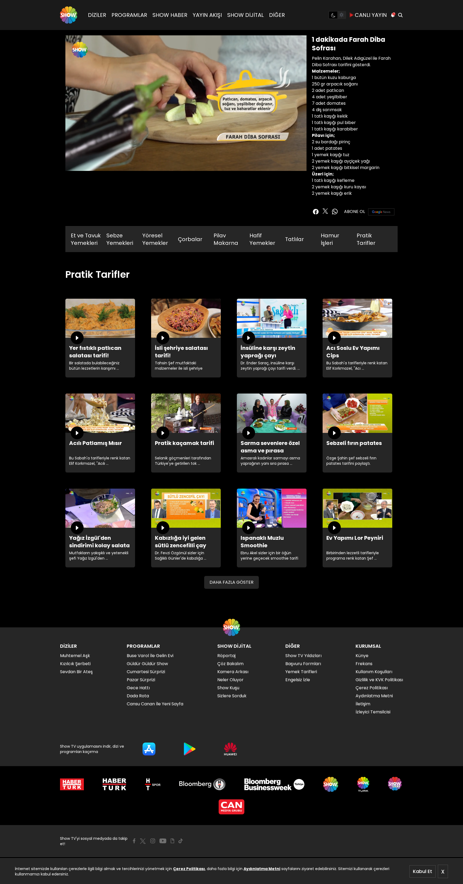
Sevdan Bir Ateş (76, 672)
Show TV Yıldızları (303, 656)
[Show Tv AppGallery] (230, 749)
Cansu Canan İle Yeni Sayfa (155, 704)
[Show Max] (395, 784)
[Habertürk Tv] (114, 784)
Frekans (364, 664)
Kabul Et (422, 871)
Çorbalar (190, 239)
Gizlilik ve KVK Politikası (379, 680)
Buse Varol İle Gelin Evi (150, 656)
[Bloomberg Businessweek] (274, 784)
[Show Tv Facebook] (134, 840)
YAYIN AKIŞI (207, 15)
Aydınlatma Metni (262, 868)
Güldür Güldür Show (147, 664)
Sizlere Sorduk (232, 696)
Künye (362, 656)
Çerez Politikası (189, 868)
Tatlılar (294, 239)
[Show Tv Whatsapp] (335, 211)
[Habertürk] (72, 784)
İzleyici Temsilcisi (373, 712)
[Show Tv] (68, 15)
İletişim (363, 704)
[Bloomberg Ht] (202, 784)
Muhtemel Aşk (75, 656)
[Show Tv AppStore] (149, 749)
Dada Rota (138, 696)
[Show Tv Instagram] (152, 840)
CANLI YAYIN (371, 15)
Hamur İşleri (330, 239)
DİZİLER (97, 15)
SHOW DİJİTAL (245, 15)
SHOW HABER (169, 15)
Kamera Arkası (232, 672)
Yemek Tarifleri (301, 672)
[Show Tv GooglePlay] (190, 749)
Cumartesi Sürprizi (146, 672)
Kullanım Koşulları (374, 672)
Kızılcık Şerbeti (75, 664)
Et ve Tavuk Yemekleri (86, 239)
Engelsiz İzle (297, 680)
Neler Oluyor (230, 680)
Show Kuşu (228, 688)
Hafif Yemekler (262, 239)
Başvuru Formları (303, 664)
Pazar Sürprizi (141, 680)
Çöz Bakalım (230, 664)
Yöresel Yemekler (155, 239)
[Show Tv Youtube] (162, 840)
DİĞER (277, 15)
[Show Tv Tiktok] (180, 840)
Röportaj (226, 656)
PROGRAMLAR (129, 15)
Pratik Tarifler (366, 239)
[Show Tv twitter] (325, 211)
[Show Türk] (363, 784)
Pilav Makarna (226, 239)
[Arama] (400, 15)
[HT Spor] (152, 784)
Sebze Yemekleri (119, 239)
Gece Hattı (138, 688)
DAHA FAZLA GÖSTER (231, 582)
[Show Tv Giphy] (172, 840)
